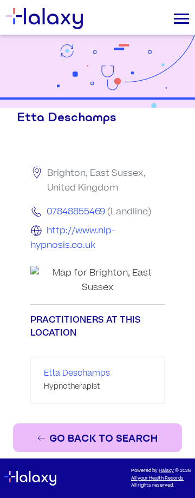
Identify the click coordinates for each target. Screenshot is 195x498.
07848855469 (76, 211)
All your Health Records (157, 478)
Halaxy (166, 471)
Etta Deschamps (77, 373)
